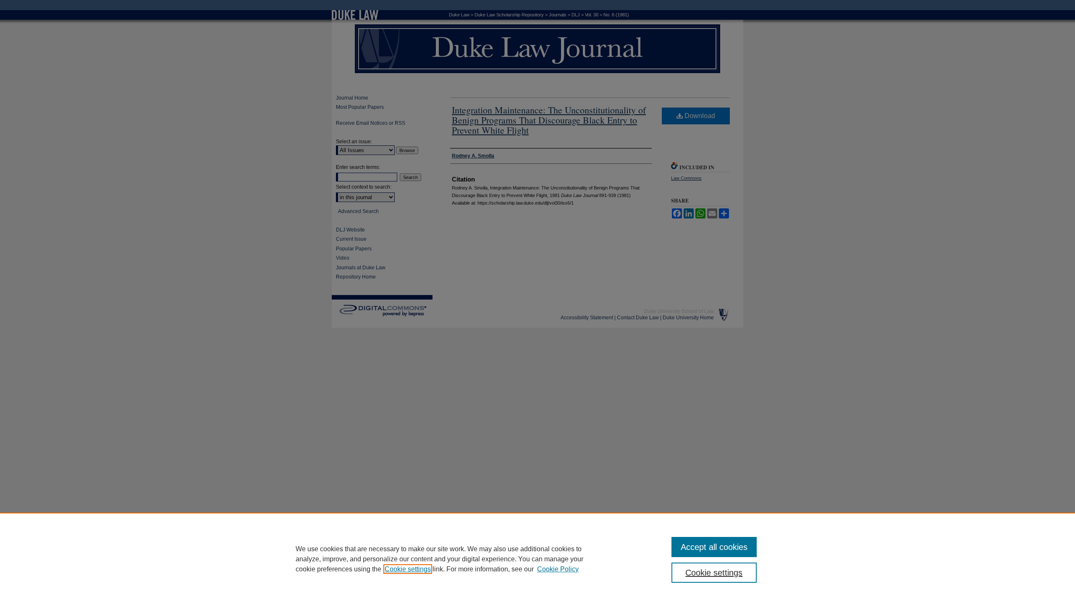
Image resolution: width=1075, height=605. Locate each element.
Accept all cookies (714, 547)
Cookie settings (408, 569)
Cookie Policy (558, 569)
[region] (537, 559)
